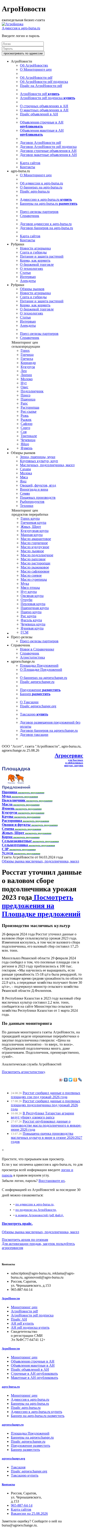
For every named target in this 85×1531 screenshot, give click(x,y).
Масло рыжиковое (35, 567)
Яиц (23, 481)
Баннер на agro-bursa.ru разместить (37, 1416)
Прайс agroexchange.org (38, 706)
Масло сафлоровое (35, 571)
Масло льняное (32, 551)
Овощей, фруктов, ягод (38, 485)
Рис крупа (28, 616)
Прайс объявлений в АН (39, 114)
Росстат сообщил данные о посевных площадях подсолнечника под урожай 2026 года (45, 1105)
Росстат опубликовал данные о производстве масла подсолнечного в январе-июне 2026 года (46, 1125)
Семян (25, 493)
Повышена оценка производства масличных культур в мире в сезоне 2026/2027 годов (46, 1138)
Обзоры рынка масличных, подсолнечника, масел (40, 861)
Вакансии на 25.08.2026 (29, 1513)
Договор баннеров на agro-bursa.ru (46, 228)
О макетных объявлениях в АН (44, 110)
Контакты (27, 167)
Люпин (26, 375)
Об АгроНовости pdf (36, 77)
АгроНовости (11, 1298)
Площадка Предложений (39, 665)
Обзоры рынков (32, 289)
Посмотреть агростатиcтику (23, 1072)
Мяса (24, 477)
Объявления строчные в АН (41, 124)
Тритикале (29, 436)
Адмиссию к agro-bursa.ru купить (36, 1412)
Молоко (27, 379)
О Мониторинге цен (36, 69)
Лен (24, 371)
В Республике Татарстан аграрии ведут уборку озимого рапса (42, 1115)
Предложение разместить (30, 1445)
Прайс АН (19, 1319)
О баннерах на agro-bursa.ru (41, 187)
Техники (26, 506)
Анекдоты (28, 281)
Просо (25, 395)
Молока (26, 473)
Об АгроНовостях (34, 65)
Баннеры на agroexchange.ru (32, 1437)
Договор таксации (34, 734)
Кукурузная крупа (35, 531)
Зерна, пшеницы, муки (37, 457)
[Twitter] (70, 1080)
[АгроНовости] (12, 24)
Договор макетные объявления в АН (48, 155)
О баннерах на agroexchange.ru (43, 678)
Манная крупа (32, 535)
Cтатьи (25, 273)
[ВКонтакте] (65, 1080)
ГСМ (24, 632)
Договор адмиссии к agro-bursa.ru (46, 224)
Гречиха (27, 359)
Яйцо (25, 444)
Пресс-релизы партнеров (39, 212)
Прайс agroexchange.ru (37, 682)
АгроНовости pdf (39, 94)
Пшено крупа (31, 612)
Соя (24, 432)
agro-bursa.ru (11, 1386)
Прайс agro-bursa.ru (35, 191)
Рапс (24, 403)
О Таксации (29, 702)
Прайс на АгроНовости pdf (41, 86)
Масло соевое (31, 575)
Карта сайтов (30, 163)
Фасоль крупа (31, 620)
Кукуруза (28, 367)
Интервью (28, 277)
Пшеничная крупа (35, 608)
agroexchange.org (13, 1458)
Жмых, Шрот (31, 527)
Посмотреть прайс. (17, 1224)
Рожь (25, 415)
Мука (25, 583)
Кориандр (28, 363)
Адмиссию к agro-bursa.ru (46, 199)
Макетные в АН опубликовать (34, 1378)
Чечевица (28, 440)
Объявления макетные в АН (42, 132)
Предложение (40, 690)
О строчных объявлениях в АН (44, 106)
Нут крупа (29, 592)
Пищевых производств (38, 497)
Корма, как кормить (35, 260)
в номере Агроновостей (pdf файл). (39, 1215)
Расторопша (30, 407)
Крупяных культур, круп (39, 461)
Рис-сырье (28, 411)
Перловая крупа (33, 604)
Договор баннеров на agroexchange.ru (49, 730)
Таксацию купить (24, 1475)
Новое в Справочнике (37, 649)
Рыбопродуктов (32, 501)
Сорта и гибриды (33, 252)
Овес (24, 387)
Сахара (25, 469)
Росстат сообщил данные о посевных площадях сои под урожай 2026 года (45, 1095)
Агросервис (69, 755)
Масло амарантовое (36, 539)
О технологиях (31, 268)
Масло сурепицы (34, 579)
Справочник (29, 216)
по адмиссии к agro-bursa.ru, (34, 1204)
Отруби (26, 600)
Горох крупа (30, 518)
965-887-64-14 (21, 1505)
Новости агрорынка (35, 248)
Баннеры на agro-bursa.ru (48, 203)
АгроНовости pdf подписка (47, 98)
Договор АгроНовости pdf (40, 142)
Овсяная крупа (32, 596)
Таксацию (34, 714)
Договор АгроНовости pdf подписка (48, 147)
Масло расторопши (35, 563)
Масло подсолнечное (37, 555)
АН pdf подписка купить (30, 1327)
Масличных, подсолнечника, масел (47, 465)
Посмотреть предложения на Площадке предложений (41, 905)
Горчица (27, 355)
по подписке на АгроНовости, (36, 1210)
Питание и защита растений (41, 256)
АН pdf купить (22, 1323)
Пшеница (28, 399)
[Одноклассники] (75, 1080)
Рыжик (26, 420)
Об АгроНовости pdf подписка (44, 82)
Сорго (25, 428)
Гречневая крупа (33, 522)
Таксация (18, 1467)
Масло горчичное (34, 543)
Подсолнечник (32, 391)
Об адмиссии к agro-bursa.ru (41, 183)
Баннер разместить (25, 1450)
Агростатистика (32, 657)
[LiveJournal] (80, 1080)
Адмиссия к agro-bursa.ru (21, 28)
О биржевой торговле (37, 264)
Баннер (35, 694)
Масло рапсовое (33, 559)
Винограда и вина (34, 489)
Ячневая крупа (32, 628)
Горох (25, 350)
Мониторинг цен (24, 1307)
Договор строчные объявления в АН (48, 151)
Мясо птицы (30, 588)
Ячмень (26, 448)
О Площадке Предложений (41, 669)
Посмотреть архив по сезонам (25, 1240)
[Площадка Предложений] (16, 788)
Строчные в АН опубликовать (34, 1373)
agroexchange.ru (13, 1424)
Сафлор (26, 424)
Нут (24, 383)
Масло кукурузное (35, 547)
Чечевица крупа (33, 624)
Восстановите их (52, 1181)
